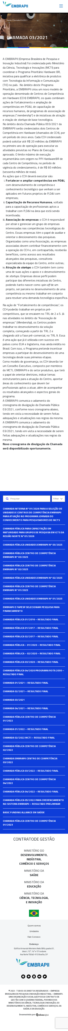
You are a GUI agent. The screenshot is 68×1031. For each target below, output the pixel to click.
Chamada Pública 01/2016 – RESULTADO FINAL (30, 619)
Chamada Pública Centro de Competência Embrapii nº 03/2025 (29, 555)
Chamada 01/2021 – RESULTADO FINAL (25, 683)
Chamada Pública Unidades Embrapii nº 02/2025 (32, 578)
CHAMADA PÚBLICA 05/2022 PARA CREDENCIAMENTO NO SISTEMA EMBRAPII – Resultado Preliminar (33, 802)
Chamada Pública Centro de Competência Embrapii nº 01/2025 (29, 588)
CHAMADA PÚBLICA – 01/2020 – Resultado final (32, 645)
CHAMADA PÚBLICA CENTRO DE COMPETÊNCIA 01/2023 (29, 822)
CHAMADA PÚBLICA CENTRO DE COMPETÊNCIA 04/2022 (29, 781)
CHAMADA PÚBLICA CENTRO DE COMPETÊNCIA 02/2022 (29, 748)
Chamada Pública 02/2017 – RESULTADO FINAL (30, 636)
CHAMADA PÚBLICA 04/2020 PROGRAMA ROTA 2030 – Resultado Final (33, 672)
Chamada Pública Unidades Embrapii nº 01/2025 (32, 598)
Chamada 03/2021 (14, 700)
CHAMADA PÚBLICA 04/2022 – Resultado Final (30, 791)
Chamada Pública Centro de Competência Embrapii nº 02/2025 (29, 567)
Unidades (34, 931)
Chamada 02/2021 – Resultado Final (25, 691)
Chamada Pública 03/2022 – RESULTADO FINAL (30, 771)
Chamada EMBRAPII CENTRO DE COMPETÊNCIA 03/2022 (30, 760)
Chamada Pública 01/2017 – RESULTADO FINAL (30, 628)
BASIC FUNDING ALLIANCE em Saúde (24, 812)
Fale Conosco (34, 937)
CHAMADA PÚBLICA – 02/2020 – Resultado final (32, 653)
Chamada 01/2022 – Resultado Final (25, 729)
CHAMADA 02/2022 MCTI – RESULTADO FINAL (29, 737)
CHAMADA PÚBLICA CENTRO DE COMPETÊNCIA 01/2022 (29, 718)
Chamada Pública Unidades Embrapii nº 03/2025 (32, 544)
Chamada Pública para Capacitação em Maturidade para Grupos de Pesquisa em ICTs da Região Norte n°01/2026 (33, 532)
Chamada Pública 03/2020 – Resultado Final (30, 662)
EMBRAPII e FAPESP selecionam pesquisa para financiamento (31, 609)
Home (9, 20)
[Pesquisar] (7, 498)
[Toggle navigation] (61, 5)
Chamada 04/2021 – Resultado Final (25, 708)
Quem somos (34, 925)
